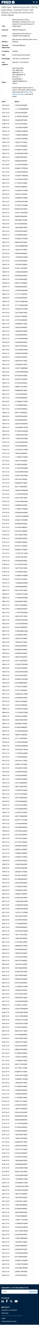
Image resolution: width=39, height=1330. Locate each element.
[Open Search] (34, 2)
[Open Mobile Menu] (36, 2)
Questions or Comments (9, 1310)
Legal (3, 1318)
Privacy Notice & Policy (9, 1321)
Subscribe (33, 1292)
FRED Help (5, 1313)
